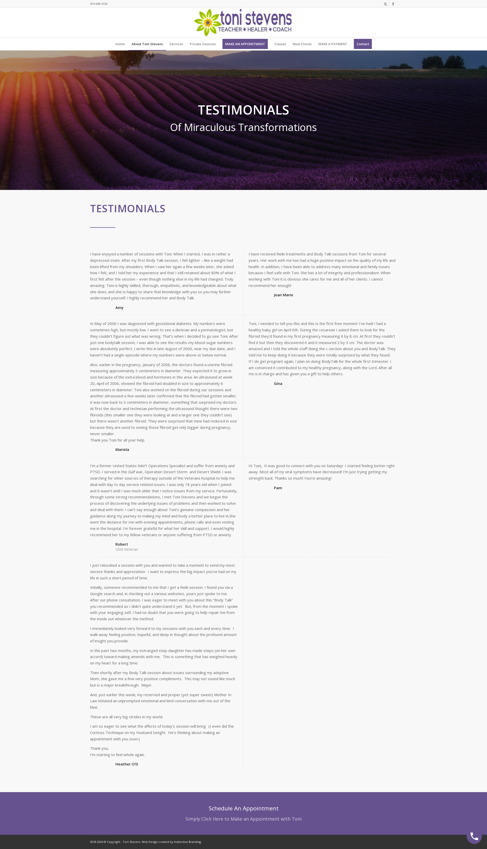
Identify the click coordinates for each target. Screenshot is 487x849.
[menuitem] (120, 44)
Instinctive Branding (187, 842)
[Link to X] (385, 4)
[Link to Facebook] (393, 4)
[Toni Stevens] (243, 22)
